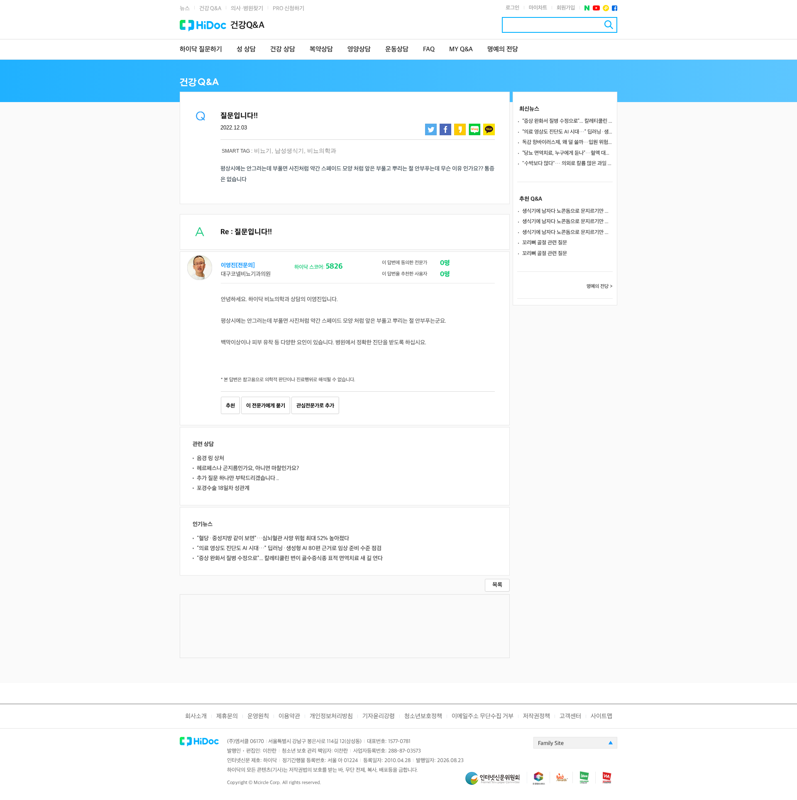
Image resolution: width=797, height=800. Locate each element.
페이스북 (614, 8)
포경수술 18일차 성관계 (223, 488)
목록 (497, 584)
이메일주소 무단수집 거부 (482, 716)
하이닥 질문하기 (201, 50)
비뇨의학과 (321, 150)
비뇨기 (262, 150)
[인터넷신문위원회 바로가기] (496, 782)
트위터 (431, 129)
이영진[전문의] (238, 265)
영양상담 (359, 50)
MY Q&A (461, 50)
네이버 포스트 (587, 8)
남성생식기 (289, 150)
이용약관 (289, 716)
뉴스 (185, 8)
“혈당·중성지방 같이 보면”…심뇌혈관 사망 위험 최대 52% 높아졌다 (273, 538)
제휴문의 (227, 716)
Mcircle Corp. (267, 783)
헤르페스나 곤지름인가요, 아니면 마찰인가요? (248, 468)
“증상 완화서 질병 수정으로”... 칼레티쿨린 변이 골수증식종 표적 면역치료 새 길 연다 (290, 558)
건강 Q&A (210, 8)
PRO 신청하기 (288, 8)
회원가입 (566, 8)
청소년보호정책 (423, 716)
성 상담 (246, 50)
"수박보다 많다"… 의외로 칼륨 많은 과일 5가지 (567, 163)
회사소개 (196, 716)
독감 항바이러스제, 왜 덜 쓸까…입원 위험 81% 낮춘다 (567, 142)
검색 (608, 24)
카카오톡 (489, 129)
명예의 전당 (502, 50)
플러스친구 (606, 8)
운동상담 (396, 50)
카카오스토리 (460, 129)
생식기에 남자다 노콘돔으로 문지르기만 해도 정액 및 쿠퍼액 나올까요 (567, 211)
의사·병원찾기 (247, 8)
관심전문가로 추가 (315, 405)
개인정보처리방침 (331, 716)
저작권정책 (536, 716)
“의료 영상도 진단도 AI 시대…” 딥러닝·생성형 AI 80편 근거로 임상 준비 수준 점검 (289, 548)
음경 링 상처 (210, 458)
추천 (230, 405)
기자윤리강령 (378, 716)
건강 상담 (282, 50)
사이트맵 (601, 716)
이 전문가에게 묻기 (265, 405)
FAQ (429, 50)
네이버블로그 (474, 129)
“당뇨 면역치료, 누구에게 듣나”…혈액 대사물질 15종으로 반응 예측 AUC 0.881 (567, 153)
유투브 (596, 8)
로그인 (512, 8)
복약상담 (321, 50)
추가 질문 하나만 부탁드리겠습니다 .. (238, 478)
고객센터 (570, 716)
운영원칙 (258, 716)
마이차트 (538, 8)
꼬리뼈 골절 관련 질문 (544, 242)
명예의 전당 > (600, 286)
